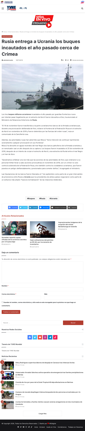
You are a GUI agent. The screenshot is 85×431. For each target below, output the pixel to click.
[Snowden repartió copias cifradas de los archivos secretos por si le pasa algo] (14, 228)
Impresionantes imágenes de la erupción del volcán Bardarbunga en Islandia (70, 224)
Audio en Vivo (51, 427)
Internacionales (13, 32)
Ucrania (54, 198)
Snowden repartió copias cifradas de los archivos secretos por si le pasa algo (14, 240)
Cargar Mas (42, 413)
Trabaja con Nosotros (75, 427)
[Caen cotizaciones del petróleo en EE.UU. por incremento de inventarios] (42, 229)
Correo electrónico (9, 294)
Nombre (5, 286)
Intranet (42, 427)
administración (8, 60)
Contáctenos (62, 427)
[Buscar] (82, 9)
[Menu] (3, 9)
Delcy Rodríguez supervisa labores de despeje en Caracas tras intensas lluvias (45, 363)
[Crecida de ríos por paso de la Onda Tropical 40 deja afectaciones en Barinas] (8, 385)
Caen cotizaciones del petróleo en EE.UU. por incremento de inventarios (41, 242)
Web (45, 294)
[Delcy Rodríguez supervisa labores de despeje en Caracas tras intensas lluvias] (8, 366)
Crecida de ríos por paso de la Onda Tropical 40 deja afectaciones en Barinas (44, 382)
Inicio (5, 32)
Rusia (42, 198)
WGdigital (52, 423)
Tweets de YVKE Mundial (10, 351)
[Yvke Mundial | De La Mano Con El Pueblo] (17, 8)
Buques (31, 198)
